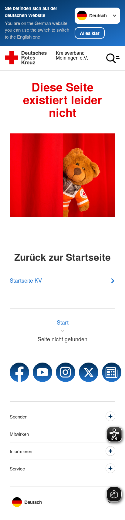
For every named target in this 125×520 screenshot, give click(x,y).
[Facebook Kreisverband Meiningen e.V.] (19, 372)
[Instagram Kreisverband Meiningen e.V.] (65, 372)
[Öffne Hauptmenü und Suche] (113, 58)
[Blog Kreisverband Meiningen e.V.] (111, 372)
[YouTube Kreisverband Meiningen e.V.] (42, 372)
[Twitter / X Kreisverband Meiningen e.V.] (88, 372)
